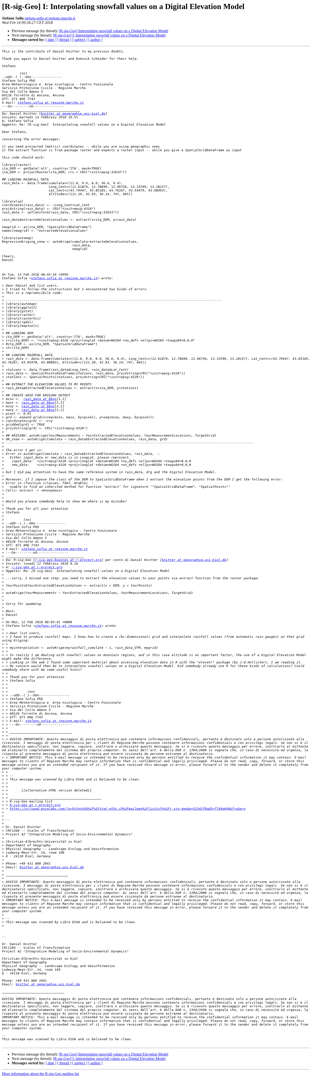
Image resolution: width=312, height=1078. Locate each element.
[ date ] (51, 40)
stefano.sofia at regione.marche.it (50, 18)
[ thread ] (64, 40)
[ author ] (95, 40)
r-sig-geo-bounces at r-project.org (68, 560)
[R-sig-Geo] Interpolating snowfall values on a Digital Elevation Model (113, 31)
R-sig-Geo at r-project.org (35, 805)
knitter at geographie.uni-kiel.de (73, 113)
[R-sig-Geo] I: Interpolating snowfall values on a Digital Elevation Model (109, 35)
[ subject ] (79, 40)
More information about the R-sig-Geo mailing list (40, 1074)
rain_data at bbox (40, 399)
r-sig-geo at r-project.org (37, 567)
